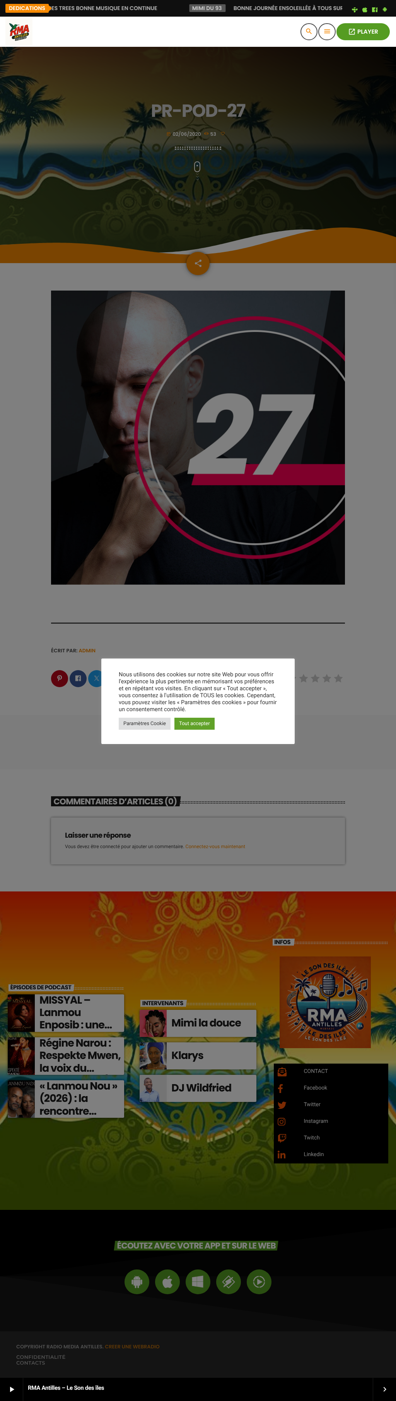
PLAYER (363, 32)
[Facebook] (375, 10)
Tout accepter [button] (194, 724)
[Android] (385, 10)
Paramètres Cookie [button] (144, 724)
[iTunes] (365, 10)
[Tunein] (355, 10)
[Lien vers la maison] (18, 31)
